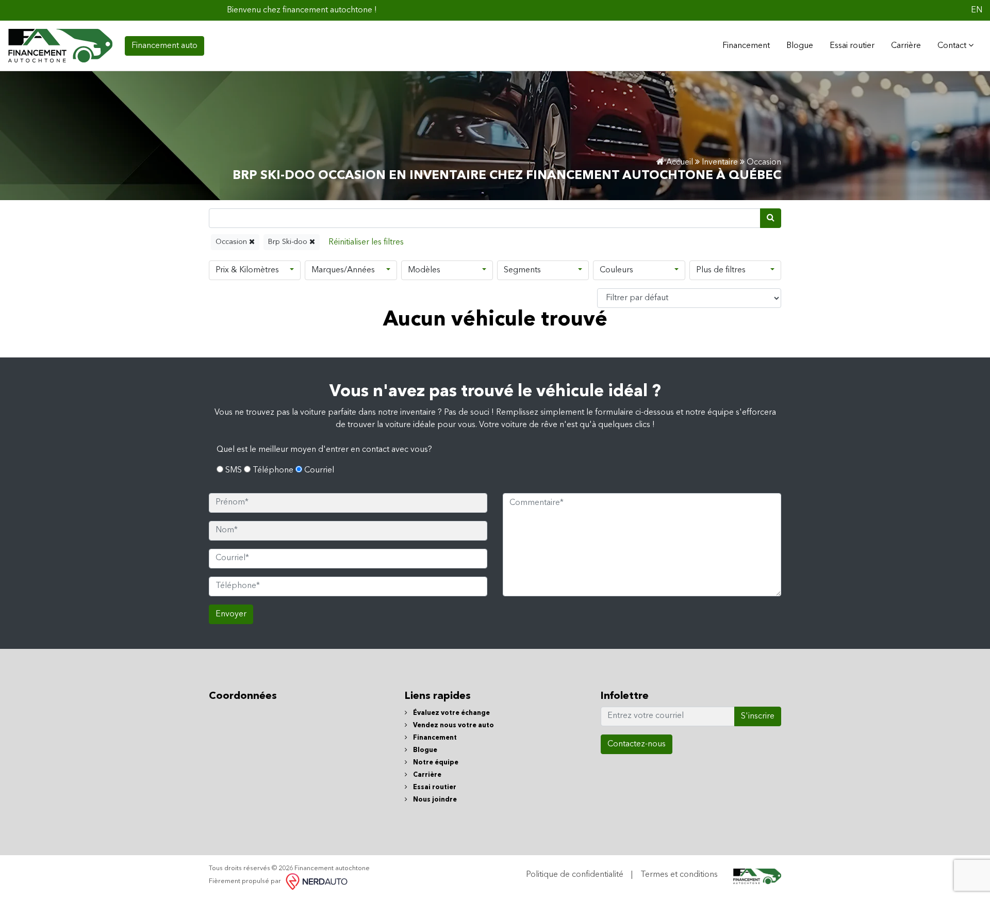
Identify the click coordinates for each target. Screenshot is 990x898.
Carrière (906, 46)
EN (976, 10)
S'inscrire (757, 716)
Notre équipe (434, 762)
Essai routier (852, 46)
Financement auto (164, 46)
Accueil (678, 162)
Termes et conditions (679, 875)
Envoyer (231, 614)
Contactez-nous (636, 744)
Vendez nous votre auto (452, 725)
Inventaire (720, 162)
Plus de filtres (721, 270)
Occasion (232, 242)
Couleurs (616, 270)
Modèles (424, 270)
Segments (522, 270)
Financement (434, 737)
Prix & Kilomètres (247, 270)
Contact (952, 46)
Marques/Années (343, 270)
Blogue (799, 46)
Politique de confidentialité (574, 875)
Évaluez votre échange (450, 713)
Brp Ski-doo (288, 242)
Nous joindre (434, 799)
